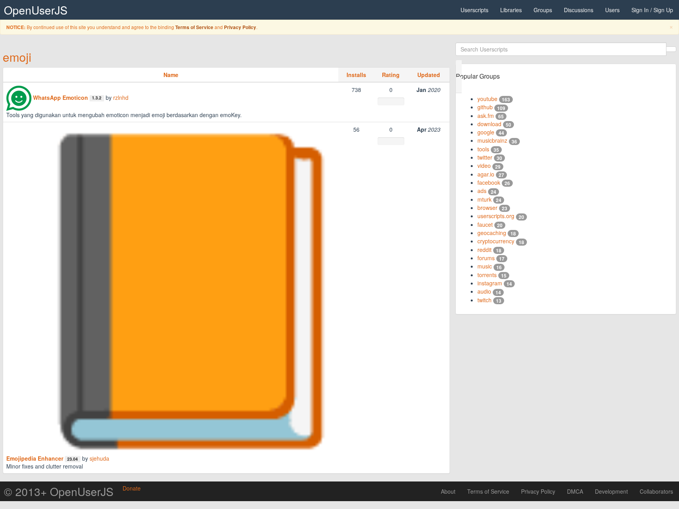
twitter (484, 157)
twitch (484, 300)
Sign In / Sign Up (652, 10)
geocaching (491, 233)
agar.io (485, 174)
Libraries (511, 10)
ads (481, 191)
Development (611, 491)
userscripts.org (495, 216)
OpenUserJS (36, 10)
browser (487, 207)
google (485, 132)
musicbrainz (492, 140)
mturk (484, 199)
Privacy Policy (240, 27)
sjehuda (99, 458)
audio (484, 291)
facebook (488, 182)
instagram (489, 283)
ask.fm (485, 115)
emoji (17, 56)
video (484, 165)
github (485, 107)
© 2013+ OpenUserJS (59, 491)
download (489, 124)
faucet (485, 224)
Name (170, 75)
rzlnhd (120, 97)
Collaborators (656, 491)
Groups (543, 10)
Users (612, 10)
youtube (487, 99)
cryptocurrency (495, 241)
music (484, 266)
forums (486, 258)
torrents (487, 275)
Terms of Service (194, 27)
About (448, 491)
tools (483, 149)
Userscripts (474, 10)
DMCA (575, 491)
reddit (484, 250)
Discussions (578, 10)
